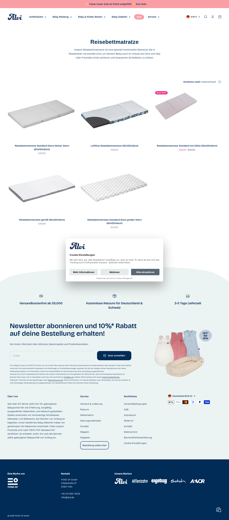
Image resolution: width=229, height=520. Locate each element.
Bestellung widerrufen (94, 445)
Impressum (130, 415)
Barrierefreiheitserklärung (138, 437)
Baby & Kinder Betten (90, 16)
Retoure (84, 409)
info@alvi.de (69, 377)
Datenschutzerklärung (110, 377)
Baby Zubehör (119, 16)
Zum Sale (141, 4)
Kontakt (84, 426)
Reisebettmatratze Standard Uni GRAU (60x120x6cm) (187, 145)
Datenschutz (130, 432)
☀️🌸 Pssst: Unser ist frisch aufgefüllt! (109, 4)
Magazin (84, 432)
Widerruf (128, 420)
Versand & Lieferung (91, 403)
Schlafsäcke (36, 16)
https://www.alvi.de (55, 380)
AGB (126, 409)
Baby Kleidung (60, 16)
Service (152, 16)
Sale (139, 16)
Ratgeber (85, 437)
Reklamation (87, 415)
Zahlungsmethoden (90, 420)
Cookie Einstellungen (135, 443)
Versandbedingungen (135, 403)
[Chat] (218, 509)
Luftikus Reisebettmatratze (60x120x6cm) (114, 145)
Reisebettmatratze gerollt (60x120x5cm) (42, 219)
